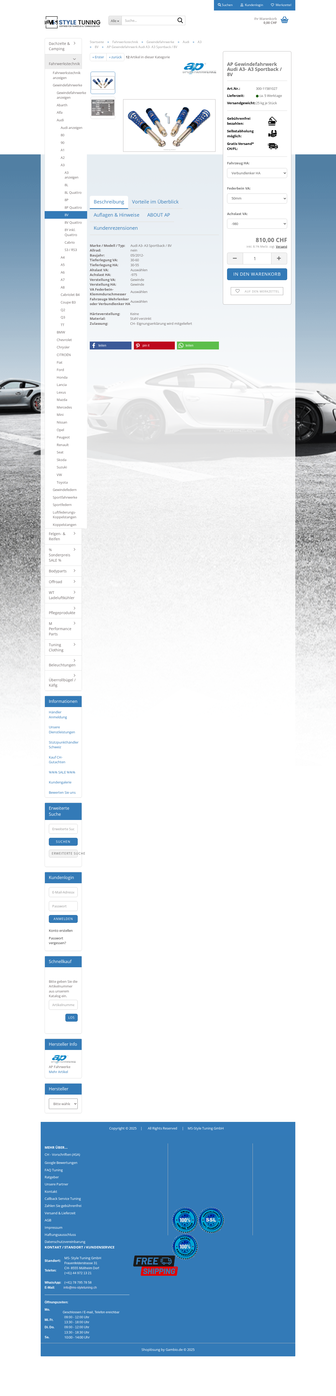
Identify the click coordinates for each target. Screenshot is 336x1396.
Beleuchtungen (62, 664)
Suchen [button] (227, 5)
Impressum (53, 1227)
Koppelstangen (64, 524)
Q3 (63, 317)
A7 (63, 279)
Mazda (62, 399)
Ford (60, 369)
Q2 (63, 309)
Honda (62, 377)
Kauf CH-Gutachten (57, 760)
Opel (60, 429)
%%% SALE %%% (62, 772)
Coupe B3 (68, 302)
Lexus (61, 392)
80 (62, 135)
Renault (63, 444)
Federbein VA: (239, 188)
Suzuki (62, 467)
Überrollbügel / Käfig (62, 682)
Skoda (61, 459)
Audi (60, 120)
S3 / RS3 (71, 249)
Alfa (59, 112)
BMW (61, 332)
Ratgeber (52, 1177)
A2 (63, 157)
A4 (63, 257)
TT (62, 324)
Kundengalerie (60, 782)
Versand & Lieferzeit (60, 1213)
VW (59, 474)
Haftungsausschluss (60, 1234)
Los (71, 1017)
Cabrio (70, 242)
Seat (60, 452)
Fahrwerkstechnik (64, 63)
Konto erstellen (61, 930)
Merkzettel (282, 5)
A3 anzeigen (71, 175)
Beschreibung (109, 201)
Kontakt (51, 1191)
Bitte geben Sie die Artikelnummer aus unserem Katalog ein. (63, 988)
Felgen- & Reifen (57, 536)
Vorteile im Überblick (155, 201)
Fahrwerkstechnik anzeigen (67, 75)
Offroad (55, 581)
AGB (48, 1220)
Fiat (59, 362)
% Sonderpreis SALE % (59, 555)
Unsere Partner (56, 1184)
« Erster (98, 57)
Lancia (62, 384)
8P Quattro (73, 207)
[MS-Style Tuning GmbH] (73, 22)
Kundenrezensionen (116, 228)
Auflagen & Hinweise (116, 215)
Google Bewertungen (61, 1162)
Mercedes (64, 407)
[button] (235, 258)
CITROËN (64, 354)
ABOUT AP (158, 215)
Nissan (62, 422)
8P (67, 199)
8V (67, 214)
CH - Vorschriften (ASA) (62, 1154)
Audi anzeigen (71, 127)
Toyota (62, 482)
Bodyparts (58, 570)
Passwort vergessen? (57, 940)
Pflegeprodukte (62, 612)
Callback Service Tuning (63, 1198)
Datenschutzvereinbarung (65, 1241)
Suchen (63, 841)
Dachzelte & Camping (59, 46)
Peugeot (63, 437)
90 (62, 142)
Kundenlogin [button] (253, 5)
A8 (63, 287)
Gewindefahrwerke (67, 85)
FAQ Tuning (54, 1170)
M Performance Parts (60, 628)
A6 (63, 272)
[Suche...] (180, 20)
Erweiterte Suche (65, 853)
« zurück (115, 57)
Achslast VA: (237, 213)
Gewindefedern (65, 489)
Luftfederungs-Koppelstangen (64, 515)
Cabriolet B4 (70, 294)
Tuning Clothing (56, 647)
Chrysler (63, 347)
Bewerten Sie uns (62, 792)
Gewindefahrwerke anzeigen (71, 95)
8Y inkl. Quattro (71, 232)
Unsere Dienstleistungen (62, 729)
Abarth (62, 105)
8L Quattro (73, 192)
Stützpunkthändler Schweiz (63, 745)
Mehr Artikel (58, 1071)
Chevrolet (64, 339)
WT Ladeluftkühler (62, 595)
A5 (63, 264)
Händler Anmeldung (58, 714)
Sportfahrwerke (65, 497)
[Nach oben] (14, 1388)
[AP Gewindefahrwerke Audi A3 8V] (169, 119)
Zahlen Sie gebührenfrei (63, 1205)
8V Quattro (73, 222)
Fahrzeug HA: (238, 163)
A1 (63, 150)
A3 (63, 165)
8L (66, 184)
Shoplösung (150, 1349)
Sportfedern (62, 504)
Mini (60, 414)
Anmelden (63, 919)
